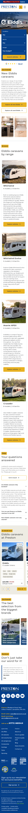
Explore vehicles (13, 224)
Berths (5, 39)
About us (18, 731)
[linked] (18, 696)
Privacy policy (5, 806)
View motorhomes (9, 640)
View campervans (9, 642)
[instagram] (8, 696)
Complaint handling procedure (10, 808)
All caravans (5, 735)
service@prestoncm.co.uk (9, 718)
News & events (19, 746)
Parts (3, 750)
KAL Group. (20, 803)
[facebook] (3, 696)
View (21, 583)
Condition (5, 31)
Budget (5, 47)
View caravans (8, 638)
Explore (22, 1)
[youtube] (22, 696)
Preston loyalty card (19, 738)
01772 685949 (16, 723)
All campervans (6, 741)
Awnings (4, 747)
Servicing (4, 753)
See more (6, 675)
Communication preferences (9, 810)
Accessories (5, 744)
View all (21, 589)
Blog (16, 743)
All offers (4, 731)
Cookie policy (14, 806)
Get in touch (13, 477)
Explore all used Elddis (13, 110)
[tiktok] (3, 700)
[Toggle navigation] (25, 7)
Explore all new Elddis (12, 104)
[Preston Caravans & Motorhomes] (9, 7)
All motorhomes (6, 738)
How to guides (19, 735)
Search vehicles (12, 57)
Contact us (18, 749)
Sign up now (13, 785)
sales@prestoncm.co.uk (18, 714)
